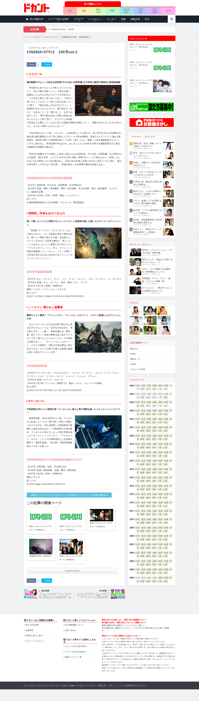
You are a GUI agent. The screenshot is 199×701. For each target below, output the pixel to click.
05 (159, 385)
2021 (132, 427)
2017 (132, 460)
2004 (132, 569)
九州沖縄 (154, 11)
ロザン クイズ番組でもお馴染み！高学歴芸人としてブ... (156, 270)
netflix (133, 364)
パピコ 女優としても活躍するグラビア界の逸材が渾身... (147, 202)
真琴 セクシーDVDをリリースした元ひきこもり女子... (147, 173)
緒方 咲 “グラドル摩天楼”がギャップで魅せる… (147, 211)
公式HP (32, 198)
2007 (132, 544)
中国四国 (140, 11)
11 (158, 414)
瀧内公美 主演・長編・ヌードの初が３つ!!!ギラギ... (147, 145)
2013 (132, 494)
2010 (132, 519)
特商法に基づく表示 (34, 635)
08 (141, 414)
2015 (132, 477)
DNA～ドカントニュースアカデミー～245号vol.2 (101, 524)
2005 (132, 561)
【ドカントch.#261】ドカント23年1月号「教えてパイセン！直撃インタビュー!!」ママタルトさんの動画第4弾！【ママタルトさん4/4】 (93, 596)
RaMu (133, 353)
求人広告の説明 (32, 624)
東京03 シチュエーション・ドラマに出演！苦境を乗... (157, 251)
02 (142, 385)
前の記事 (45, 591)
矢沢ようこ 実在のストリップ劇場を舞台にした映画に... (147, 230)
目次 (147, 19)
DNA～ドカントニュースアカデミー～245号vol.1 (71, 558)
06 (165, 385)
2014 (132, 485)
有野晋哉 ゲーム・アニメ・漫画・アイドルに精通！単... (156, 280)
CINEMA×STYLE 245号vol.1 (40, 556)
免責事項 (29, 630)
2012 (132, 502)
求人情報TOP (36, 19)
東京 (70, 10)
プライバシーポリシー (35, 641)
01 (136, 385)
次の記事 (103, 591)
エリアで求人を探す (58, 19)
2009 (132, 527)
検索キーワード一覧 (73, 657)
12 (164, 397)
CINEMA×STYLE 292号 (62, 29)
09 (147, 414)
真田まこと (135, 359)
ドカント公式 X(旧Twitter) (76, 646)
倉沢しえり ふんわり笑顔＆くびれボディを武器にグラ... (147, 192)
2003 (132, 577)
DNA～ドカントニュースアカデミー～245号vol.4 (40, 528)
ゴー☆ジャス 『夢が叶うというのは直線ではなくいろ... (157, 289)
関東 (84, 10)
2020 (132, 435)
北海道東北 (126, 11)
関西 (112, 10)
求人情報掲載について (74, 624)
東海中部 (98, 11)
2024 (132, 402)
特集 (123, 19)
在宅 (168, 10)
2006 (132, 552)
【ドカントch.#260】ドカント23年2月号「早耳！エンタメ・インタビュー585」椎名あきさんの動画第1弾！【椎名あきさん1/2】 (55, 596)
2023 (132, 410)
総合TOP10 (150, 136)
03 (148, 385)
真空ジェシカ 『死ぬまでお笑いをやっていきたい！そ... (157, 261)
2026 (132, 385)
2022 (132, 419)
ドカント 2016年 (137, 369)
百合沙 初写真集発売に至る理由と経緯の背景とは (147, 221)
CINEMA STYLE (43, 57)
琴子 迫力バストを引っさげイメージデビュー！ (147, 154)
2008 (132, 535)
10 (153, 414)
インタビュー (95, 19)
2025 (132, 394)
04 (154, 385)
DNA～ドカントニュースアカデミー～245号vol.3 (71, 528)
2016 (132, 469)
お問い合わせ (70, 630)
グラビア (78, 19)
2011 (132, 510)
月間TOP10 (136, 136)
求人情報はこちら (93, 3)
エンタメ (111, 19)
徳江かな (134, 348)
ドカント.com (67, 685)
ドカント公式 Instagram (75, 651)
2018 (132, 452)
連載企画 (135, 19)
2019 (132, 444)
